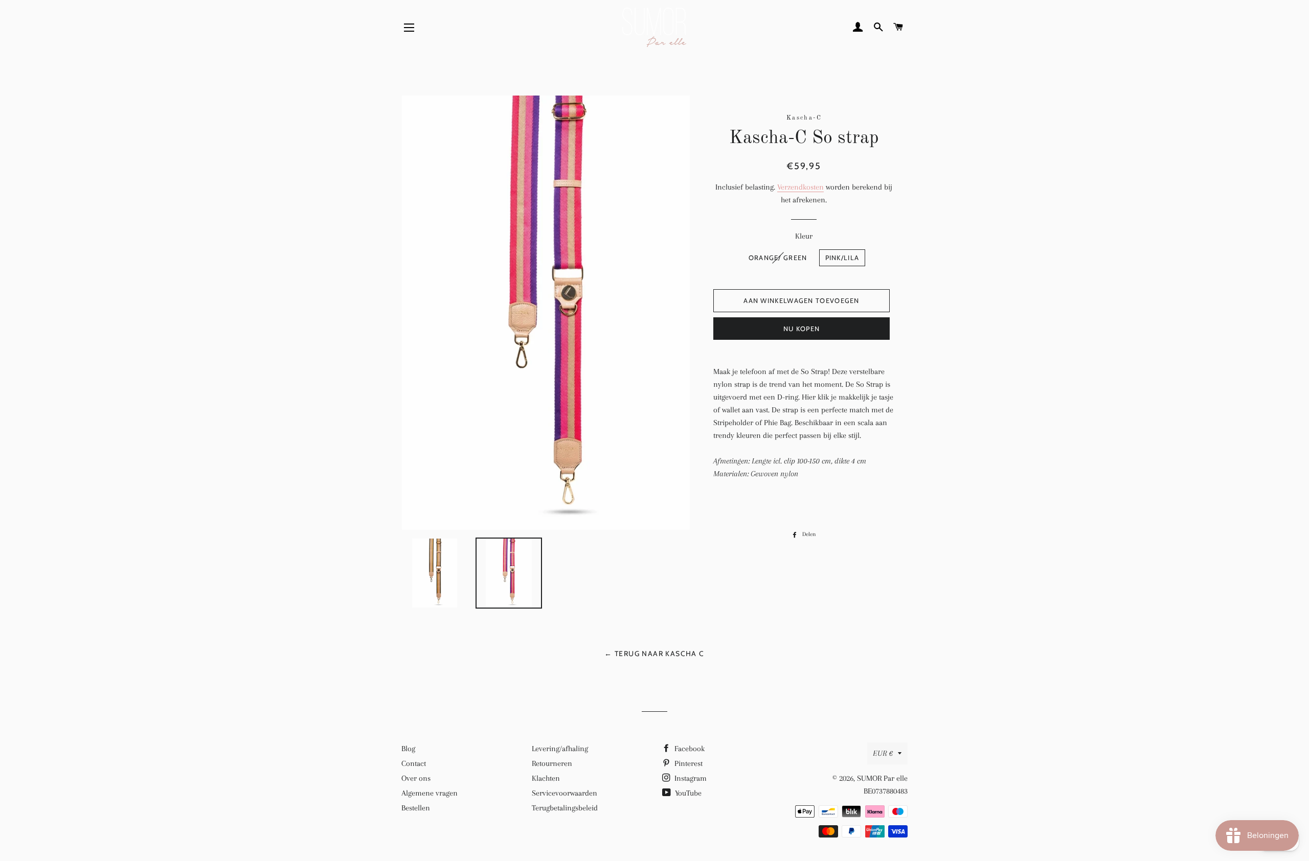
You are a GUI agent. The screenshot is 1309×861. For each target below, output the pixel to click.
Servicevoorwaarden (564, 793)
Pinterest (687, 763)
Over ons (416, 778)
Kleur (804, 236)
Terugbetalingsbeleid (565, 807)
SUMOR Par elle (882, 778)
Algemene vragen (429, 793)
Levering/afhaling (560, 748)
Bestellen (415, 807)
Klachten (546, 778)
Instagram (689, 778)
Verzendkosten (800, 187)
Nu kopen (801, 328)
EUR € (883, 753)
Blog (408, 748)
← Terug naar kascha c (654, 653)
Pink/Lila (842, 257)
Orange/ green (778, 257)
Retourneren (552, 763)
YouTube (687, 793)
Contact (413, 763)
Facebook (688, 748)
